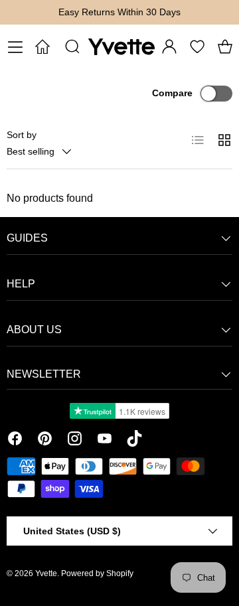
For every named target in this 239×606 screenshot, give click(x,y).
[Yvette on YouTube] (104, 440)
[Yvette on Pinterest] (45, 440)
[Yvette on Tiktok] (134, 440)
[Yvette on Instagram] (74, 440)
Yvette (46, 573)
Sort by (22, 134)
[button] (225, 46)
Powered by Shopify (97, 573)
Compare (172, 93)
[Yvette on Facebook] (15, 440)
